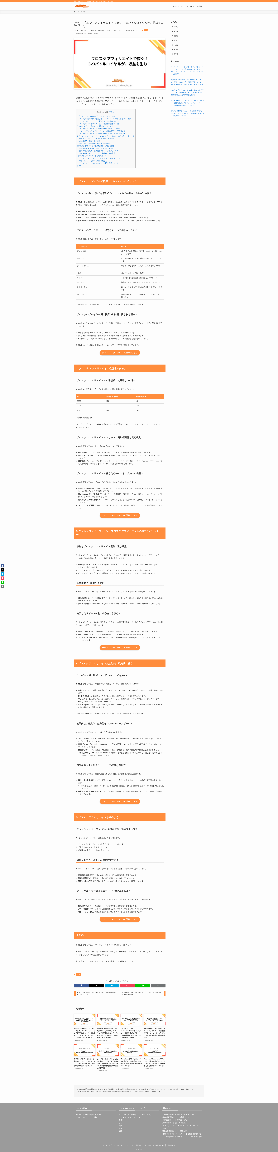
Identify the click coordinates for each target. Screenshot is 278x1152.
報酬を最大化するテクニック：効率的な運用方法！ (98, 153)
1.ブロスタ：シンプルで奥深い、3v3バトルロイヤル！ (97, 116)
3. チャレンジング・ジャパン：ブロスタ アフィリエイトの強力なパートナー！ (105, 136)
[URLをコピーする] (158, 985)
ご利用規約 (147, 1145)
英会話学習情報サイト (171, 1117)
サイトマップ (107, 1145)
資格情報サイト (168, 1134)
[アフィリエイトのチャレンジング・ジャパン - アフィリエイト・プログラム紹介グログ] (81, 6)
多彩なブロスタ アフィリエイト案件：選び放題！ (97, 138)
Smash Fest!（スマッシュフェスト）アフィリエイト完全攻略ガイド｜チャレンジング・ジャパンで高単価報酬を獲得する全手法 (187, 103)
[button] (81, 985)
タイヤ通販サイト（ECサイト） (175, 1137)
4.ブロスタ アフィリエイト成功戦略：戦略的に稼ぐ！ (96, 146)
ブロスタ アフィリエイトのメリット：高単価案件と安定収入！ (102, 131)
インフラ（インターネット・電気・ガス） (135, 1114)
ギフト (176, 31)
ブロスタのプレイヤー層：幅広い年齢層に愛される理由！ (100, 124)
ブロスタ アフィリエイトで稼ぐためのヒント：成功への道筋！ (102, 133)
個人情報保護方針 (158, 1145)
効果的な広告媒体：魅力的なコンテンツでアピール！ (98, 151)
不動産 (176, 36)
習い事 (176, 54)
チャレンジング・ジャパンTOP (124, 1145)
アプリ (146, 30)
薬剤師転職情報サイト (171, 1131)
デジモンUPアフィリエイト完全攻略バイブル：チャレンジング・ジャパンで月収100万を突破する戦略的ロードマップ (187, 113)
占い (120, 1123)
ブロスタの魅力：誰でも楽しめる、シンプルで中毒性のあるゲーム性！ (105, 119)
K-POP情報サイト (169, 1114)
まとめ (79, 166)
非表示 (111, 112)
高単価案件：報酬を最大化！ (89, 141)
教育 (120, 1120)
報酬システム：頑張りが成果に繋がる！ (94, 161)
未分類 (176, 49)
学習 (175, 40)
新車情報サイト (168, 1123)
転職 (120, 1128)
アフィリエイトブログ (171, 1126)
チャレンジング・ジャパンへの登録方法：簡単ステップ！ (100, 158)
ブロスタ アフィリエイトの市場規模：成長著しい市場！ (99, 128)
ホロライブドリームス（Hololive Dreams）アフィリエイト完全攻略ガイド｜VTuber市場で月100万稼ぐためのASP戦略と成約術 (187, 92)
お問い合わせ (170, 1145)
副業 (120, 1126)
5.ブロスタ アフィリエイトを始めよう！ (91, 156)
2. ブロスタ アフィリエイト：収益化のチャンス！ (95, 126)
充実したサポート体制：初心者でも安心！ (94, 143)
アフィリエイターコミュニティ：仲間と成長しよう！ (98, 163)
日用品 (176, 45)
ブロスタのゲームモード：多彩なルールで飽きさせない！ (100, 121)
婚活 (120, 1131)
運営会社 (138, 1145)
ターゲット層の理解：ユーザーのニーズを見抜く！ (98, 148)
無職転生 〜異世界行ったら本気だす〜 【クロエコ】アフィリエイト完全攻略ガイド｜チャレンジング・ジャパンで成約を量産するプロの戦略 (187, 82)
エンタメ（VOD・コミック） (130, 1117)
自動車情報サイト (169, 1120)
